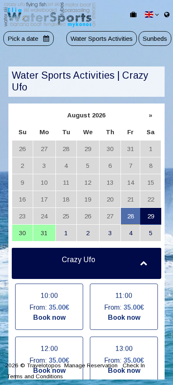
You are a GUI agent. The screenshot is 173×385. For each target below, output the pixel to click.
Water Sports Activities (102, 38)
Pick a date (24, 38)
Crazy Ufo (78, 259)
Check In (134, 365)
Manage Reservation (91, 365)
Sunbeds (155, 38)
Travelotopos (44, 365)
